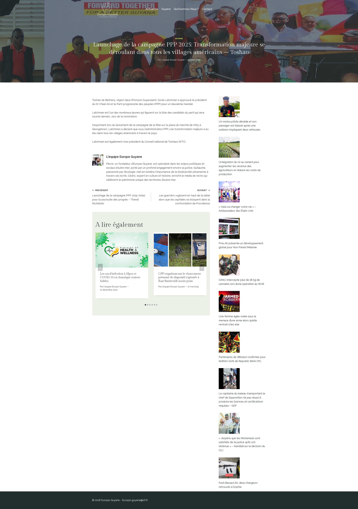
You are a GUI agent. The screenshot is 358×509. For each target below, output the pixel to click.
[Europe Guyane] (107, 9)
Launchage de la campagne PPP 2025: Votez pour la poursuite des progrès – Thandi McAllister (118, 197)
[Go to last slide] (100, 267)
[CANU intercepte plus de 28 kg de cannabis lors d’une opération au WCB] (242, 264)
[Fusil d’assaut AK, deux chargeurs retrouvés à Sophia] (242, 467)
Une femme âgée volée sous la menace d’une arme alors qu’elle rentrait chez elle (238, 320)
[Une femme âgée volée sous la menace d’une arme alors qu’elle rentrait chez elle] (242, 301)
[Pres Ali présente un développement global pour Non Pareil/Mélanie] (242, 228)
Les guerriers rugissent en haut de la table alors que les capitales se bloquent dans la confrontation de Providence (184, 197)
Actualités (152, 9)
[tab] (145, 305)
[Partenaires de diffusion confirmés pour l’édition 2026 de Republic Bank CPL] (242, 342)
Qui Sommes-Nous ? (186, 9)
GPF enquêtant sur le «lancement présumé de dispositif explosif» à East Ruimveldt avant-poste (179, 277)
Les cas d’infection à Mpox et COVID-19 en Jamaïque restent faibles (120, 277)
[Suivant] (201, 267)
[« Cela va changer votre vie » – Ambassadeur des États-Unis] (242, 191)
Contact (207, 9)
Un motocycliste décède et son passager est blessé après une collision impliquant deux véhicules (239, 125)
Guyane (166, 9)
